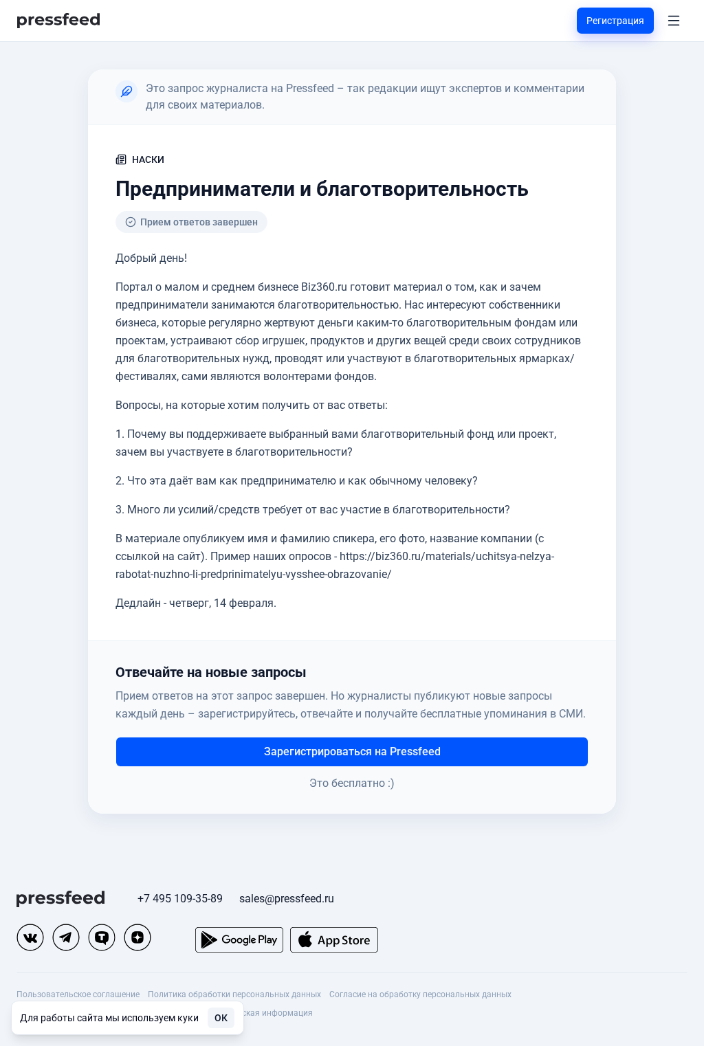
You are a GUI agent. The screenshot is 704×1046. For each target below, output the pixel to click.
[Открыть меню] (674, 21)
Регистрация (615, 20)
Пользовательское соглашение (78, 994)
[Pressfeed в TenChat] (102, 937)
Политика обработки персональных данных (234, 994)
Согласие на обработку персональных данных (420, 994)
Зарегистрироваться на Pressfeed (352, 751)
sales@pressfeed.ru (286, 898)
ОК (221, 1017)
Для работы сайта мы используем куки (109, 1017)
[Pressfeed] (58, 21)
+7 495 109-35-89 (180, 898)
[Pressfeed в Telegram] (66, 937)
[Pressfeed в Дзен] (137, 937)
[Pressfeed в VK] (30, 937)
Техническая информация (262, 1013)
